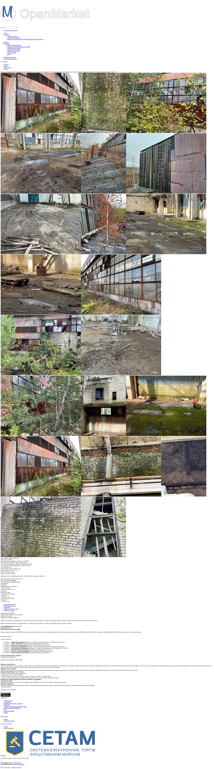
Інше (8, 54)
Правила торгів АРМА (13, 50)
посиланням (37, 679)
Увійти (6, 719)
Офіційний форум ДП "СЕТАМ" (13, 703)
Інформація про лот (9, 606)
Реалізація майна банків (14, 45)
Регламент (7, 44)
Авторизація (7, 30)
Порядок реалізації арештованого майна (18, 47)
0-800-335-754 (17, 763)
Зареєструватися (8, 728)
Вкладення (7, 607)
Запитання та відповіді (13, 37)
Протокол (13, 580)
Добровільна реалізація (13, 48)
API (5, 709)
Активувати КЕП (9, 721)
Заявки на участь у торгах (11, 609)
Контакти (6, 34)
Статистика (7, 702)
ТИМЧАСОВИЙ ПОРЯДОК (12, 708)
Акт (19, 582)
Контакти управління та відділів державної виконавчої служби (25, 39)
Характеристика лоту (10, 604)
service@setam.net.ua (18, 764)
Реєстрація (14, 30)
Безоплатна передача (13, 51)
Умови (6, 712)
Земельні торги (11, 53)
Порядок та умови (9, 610)
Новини (6, 42)
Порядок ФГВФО (9, 711)
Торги (5, 33)
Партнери (7, 705)
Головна (3, 755)
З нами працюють (12, 36)
